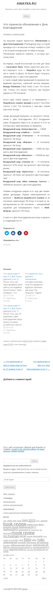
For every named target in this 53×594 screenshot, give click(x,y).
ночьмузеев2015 (41, 547)
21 (23, 571)
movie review (23, 532)
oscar (22, 536)
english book (10, 527)
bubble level (32, 524)
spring (11, 540)
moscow (7, 533)
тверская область (17, 549)
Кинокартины (9, 501)
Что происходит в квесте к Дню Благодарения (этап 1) (38, 365)
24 (44, 571)
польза (5, 550)
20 (16, 571)
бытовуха (6, 545)
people (30, 536)
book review (14, 524)
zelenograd (10, 542)
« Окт (5, 578)
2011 (38, 521)
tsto (24, 344)
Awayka (24, 589)
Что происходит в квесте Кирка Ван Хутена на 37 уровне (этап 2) (14, 365)
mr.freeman (11, 536)
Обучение (31, 542)
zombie (22, 542)
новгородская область (21, 547)
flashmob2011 (27, 527)
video (34, 540)
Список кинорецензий (13, 505)
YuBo (40, 540)
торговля (30, 550)
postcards (38, 536)
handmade (35, 530)
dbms (41, 524)
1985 (5, 521)
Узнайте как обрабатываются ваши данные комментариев (23, 450)
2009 (25, 520)
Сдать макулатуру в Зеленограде (17, 513)
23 (36, 571)
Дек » (44, 578)
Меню (26, 16)
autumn (44, 520)
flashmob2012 (10, 529)
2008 (19, 521)
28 (23, 575)
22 (29, 571)
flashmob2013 (24, 530)
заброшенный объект (21, 545)
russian (5, 540)
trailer (15, 540)
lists (41, 530)
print (45, 536)
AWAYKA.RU (26, 3)
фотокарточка (39, 549)
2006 (14, 521)
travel (21, 540)
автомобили (43, 542)
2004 (9, 520)
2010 (31, 520)
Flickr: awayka (9, 494)
